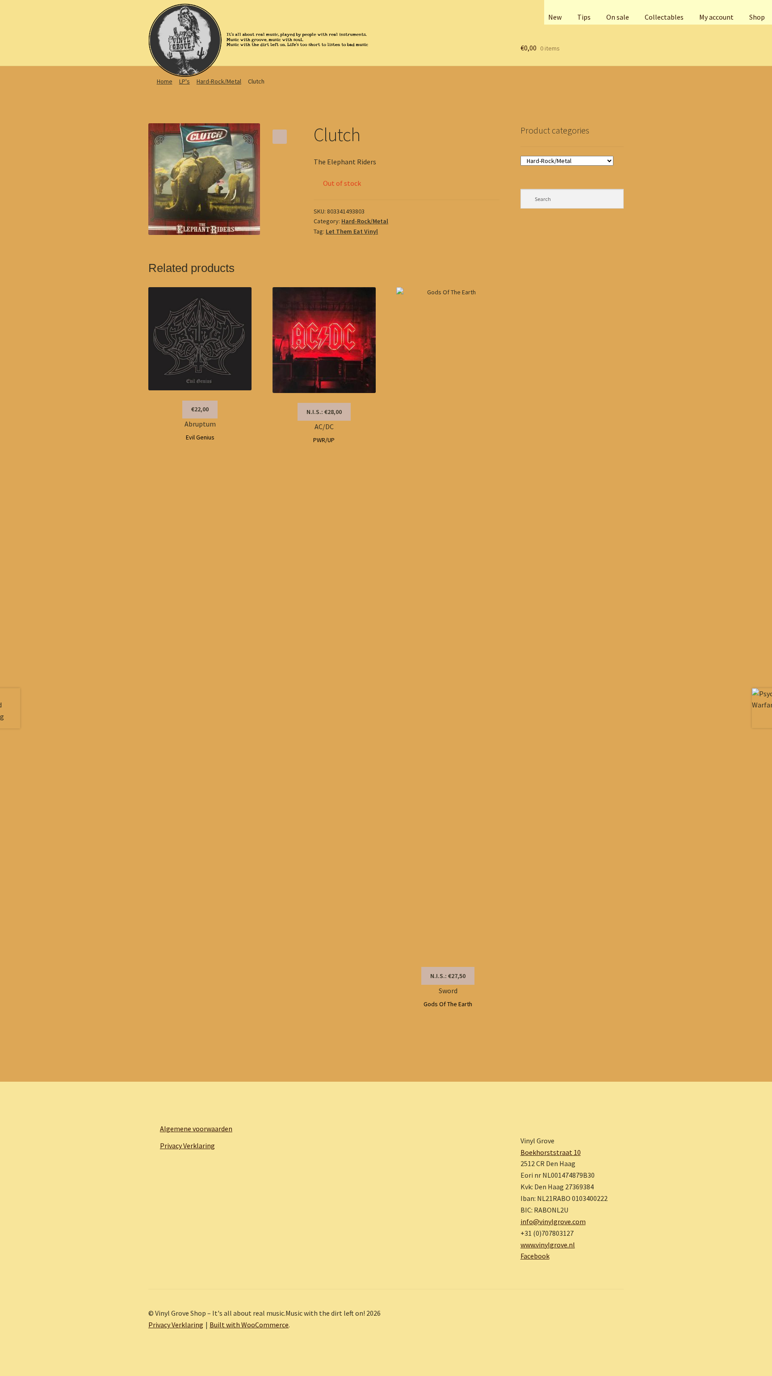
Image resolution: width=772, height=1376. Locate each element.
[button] (280, 137)
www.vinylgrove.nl (547, 1244)
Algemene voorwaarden (196, 1128)
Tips (584, 17)
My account (716, 17)
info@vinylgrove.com (553, 1221)
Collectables (664, 17)
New (555, 17)
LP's (184, 81)
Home (164, 81)
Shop (757, 17)
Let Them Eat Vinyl (352, 231)
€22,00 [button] (200, 409)
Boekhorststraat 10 (550, 1152)
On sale (617, 17)
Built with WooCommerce (249, 1324)
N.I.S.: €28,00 (324, 412)
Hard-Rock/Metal (219, 81)
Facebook (535, 1255)
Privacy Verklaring (187, 1145)
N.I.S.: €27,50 (448, 976)
